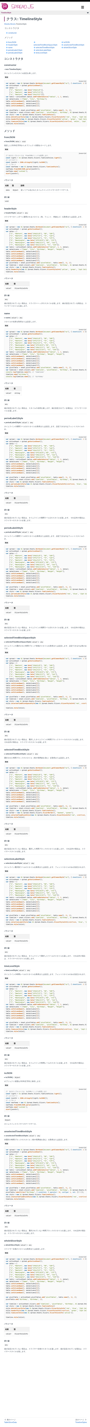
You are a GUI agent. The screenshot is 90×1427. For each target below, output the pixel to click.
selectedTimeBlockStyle (45, 47)
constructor (12, 33)
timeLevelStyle (41, 53)
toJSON (67, 42)
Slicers (12, 24)
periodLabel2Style (15, 53)
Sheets (7, 24)
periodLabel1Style (15, 50)
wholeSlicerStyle (70, 47)
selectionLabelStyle (43, 50)
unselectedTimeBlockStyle (74, 45)
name (10, 47)
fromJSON (12, 42)
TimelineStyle (6, 13)
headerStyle (13, 45)
